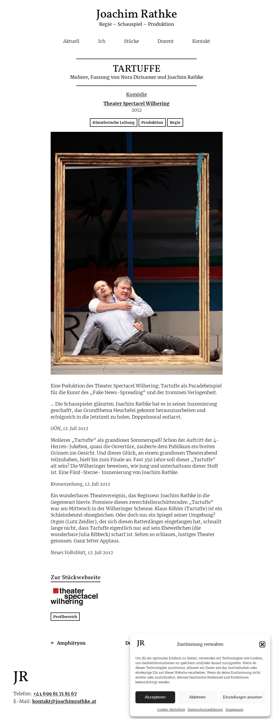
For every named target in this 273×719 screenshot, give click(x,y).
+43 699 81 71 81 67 (55, 694)
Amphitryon (71, 643)
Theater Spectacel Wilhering (136, 104)
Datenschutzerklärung (205, 710)
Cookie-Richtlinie (171, 710)
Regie (175, 122)
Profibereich (65, 616)
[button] (262, 644)
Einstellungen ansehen (242, 697)
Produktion (152, 122)
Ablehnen (197, 697)
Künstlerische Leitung (114, 122)
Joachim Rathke (136, 14)
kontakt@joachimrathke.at (64, 701)
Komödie (136, 94)
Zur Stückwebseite (76, 578)
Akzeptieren (155, 697)
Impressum (234, 710)
